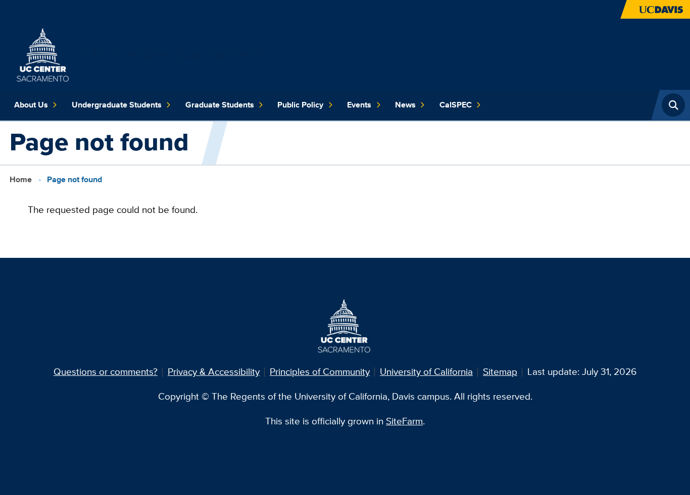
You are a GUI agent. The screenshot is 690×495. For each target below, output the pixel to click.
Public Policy (300, 105)
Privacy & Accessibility (214, 371)
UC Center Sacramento (179, 54)
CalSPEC (455, 105)
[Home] (43, 53)
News (405, 105)
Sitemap (500, 371)
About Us (31, 105)
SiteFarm (404, 421)
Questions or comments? (106, 371)
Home (21, 179)
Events (359, 105)
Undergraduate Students (117, 105)
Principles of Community (320, 371)
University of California (426, 371)
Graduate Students (219, 105)
